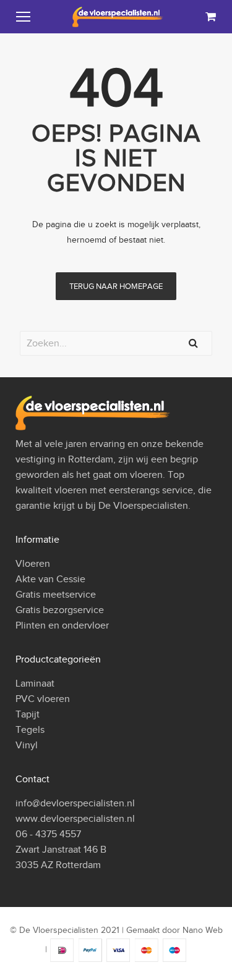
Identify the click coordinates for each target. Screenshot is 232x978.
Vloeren (32, 563)
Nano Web (203, 930)
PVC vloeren (42, 698)
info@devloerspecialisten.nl (75, 803)
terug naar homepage (116, 286)
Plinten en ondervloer (62, 625)
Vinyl (26, 745)
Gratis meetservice (55, 594)
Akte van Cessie (50, 579)
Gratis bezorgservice (59, 610)
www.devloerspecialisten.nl (75, 818)
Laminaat (34, 683)
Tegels (30, 729)
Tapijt (27, 714)
